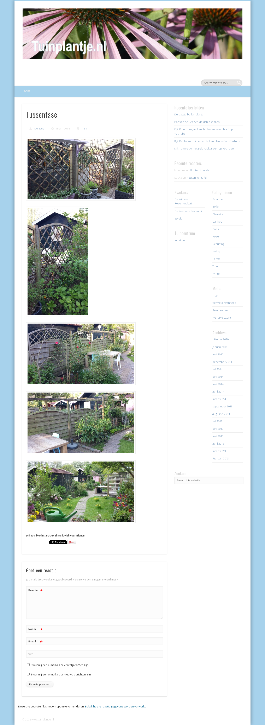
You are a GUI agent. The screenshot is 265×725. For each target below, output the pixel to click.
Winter (216, 273)
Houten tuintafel (200, 170)
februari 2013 (220, 458)
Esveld (178, 218)
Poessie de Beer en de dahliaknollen (197, 122)
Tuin (84, 128)
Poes (27, 91)
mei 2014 (217, 384)
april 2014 (218, 391)
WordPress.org (221, 317)
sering (216, 251)
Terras (216, 259)
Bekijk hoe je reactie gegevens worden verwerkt (115, 706)
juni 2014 (217, 377)
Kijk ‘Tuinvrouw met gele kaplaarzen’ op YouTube (204, 148)
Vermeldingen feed (224, 303)
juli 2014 (217, 369)
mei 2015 (217, 354)
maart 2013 (219, 451)
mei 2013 (217, 436)
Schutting (218, 244)
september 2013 (222, 406)
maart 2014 (219, 399)
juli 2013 (217, 421)
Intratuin (180, 240)
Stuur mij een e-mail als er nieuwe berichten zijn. (61, 674)
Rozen (216, 236)
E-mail (35, 642)
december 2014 (222, 362)
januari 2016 (219, 347)
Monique (39, 128)
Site (30, 654)
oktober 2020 (220, 339)
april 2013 (218, 443)
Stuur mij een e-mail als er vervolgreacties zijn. (60, 665)
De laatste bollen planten (189, 114)
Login (215, 295)
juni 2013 (217, 429)
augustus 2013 (221, 414)
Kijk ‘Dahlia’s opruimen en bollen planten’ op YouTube (207, 141)
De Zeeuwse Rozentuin (189, 211)
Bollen (216, 206)
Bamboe (217, 199)
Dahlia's (217, 221)
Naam (35, 630)
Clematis (217, 214)
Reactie (35, 591)
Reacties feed (220, 310)
